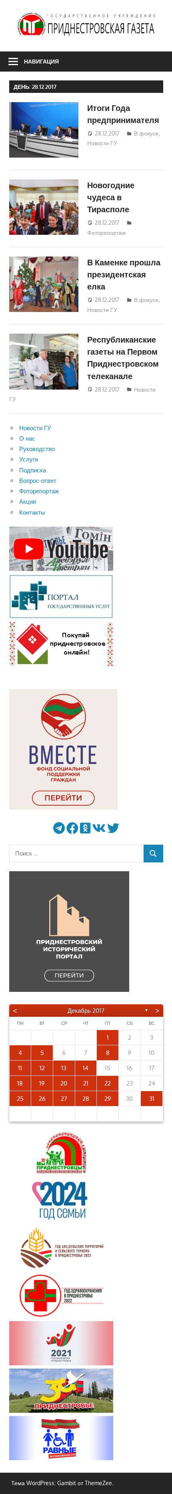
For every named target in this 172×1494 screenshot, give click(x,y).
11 (20, 1068)
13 (63, 1068)
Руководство (37, 449)
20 (63, 1083)
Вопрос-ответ (37, 480)
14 (85, 1068)
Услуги (28, 459)
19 (42, 1083)
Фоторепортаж (106, 232)
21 (85, 1083)
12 (42, 1068)
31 (151, 1098)
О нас (27, 438)
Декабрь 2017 (86, 1010)
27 (64, 1098)
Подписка (32, 470)
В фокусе (146, 133)
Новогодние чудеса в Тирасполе (110, 197)
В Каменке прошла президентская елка (123, 274)
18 (20, 1083)
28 (85, 1098)
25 (20, 1098)
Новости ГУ (102, 143)
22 (107, 1083)
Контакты (32, 512)
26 (42, 1098)
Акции (27, 501)
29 (107, 1098)
